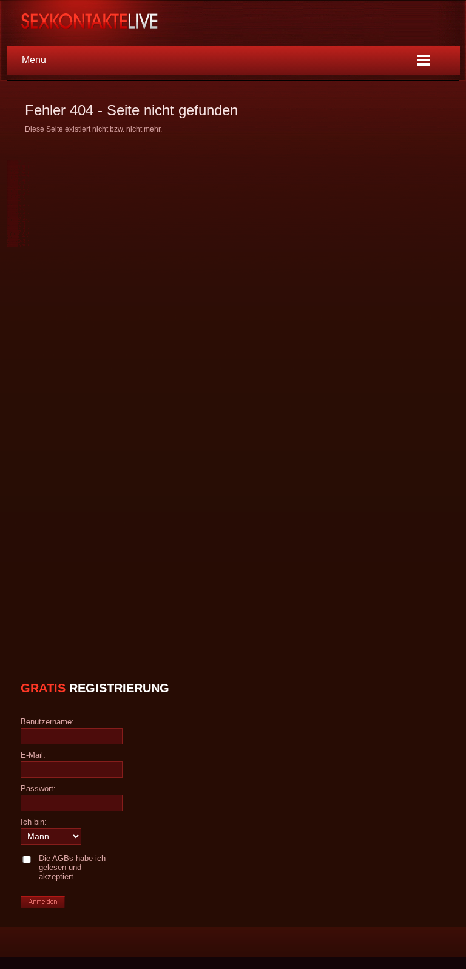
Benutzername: (47, 721)
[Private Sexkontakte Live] (97, 22)
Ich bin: (34, 821)
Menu (34, 60)
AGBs (62, 858)
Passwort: (38, 788)
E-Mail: (33, 755)
